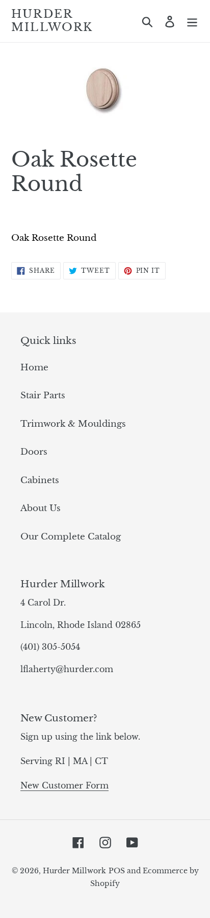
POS (117, 870)
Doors (33, 452)
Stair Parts (42, 395)
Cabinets (39, 480)
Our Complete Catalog (70, 536)
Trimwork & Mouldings (73, 424)
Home (34, 367)
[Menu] (192, 21)
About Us (40, 508)
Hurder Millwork (52, 21)
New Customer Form (64, 785)
